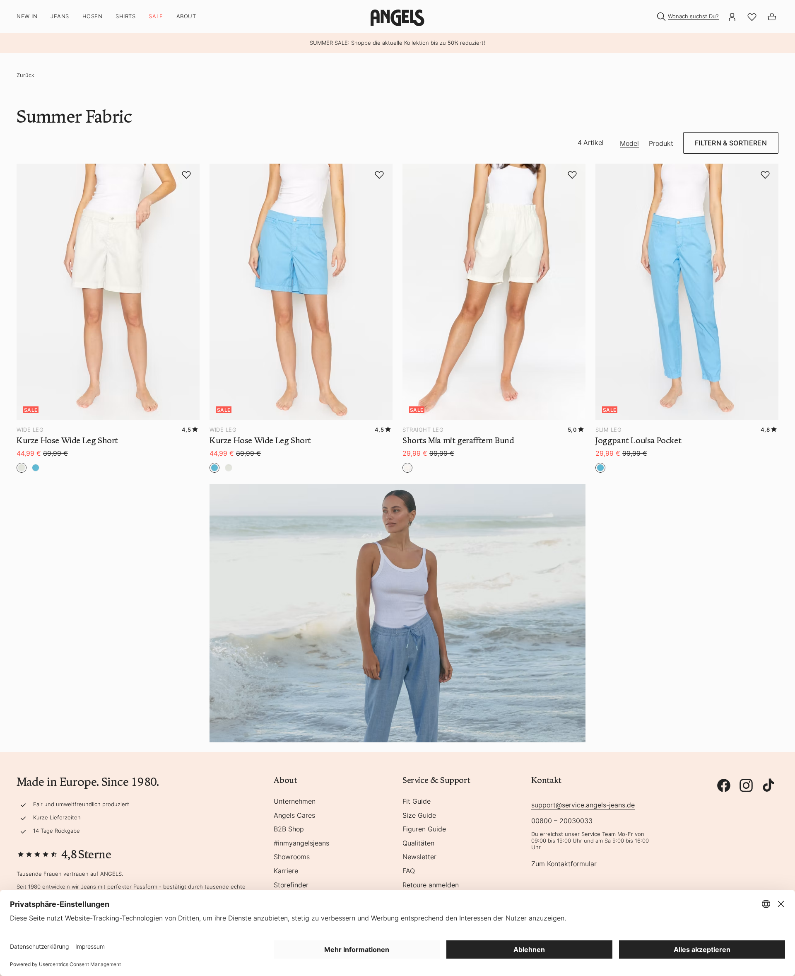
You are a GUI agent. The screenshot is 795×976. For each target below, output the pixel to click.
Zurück (25, 75)
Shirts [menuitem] (125, 16)
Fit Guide (416, 801)
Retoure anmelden (430, 885)
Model (629, 143)
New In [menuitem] (27, 16)
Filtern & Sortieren (731, 143)
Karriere (286, 871)
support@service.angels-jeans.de (583, 805)
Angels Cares (294, 815)
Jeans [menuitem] (60, 16)
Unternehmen (295, 801)
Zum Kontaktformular (564, 864)
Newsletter (419, 857)
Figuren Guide (424, 829)
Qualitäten (418, 843)
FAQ (408, 871)
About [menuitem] (186, 16)
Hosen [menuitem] (92, 16)
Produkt (661, 143)
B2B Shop (289, 829)
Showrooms (292, 857)
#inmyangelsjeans (301, 843)
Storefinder (291, 885)
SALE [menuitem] (156, 16)
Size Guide (419, 815)
